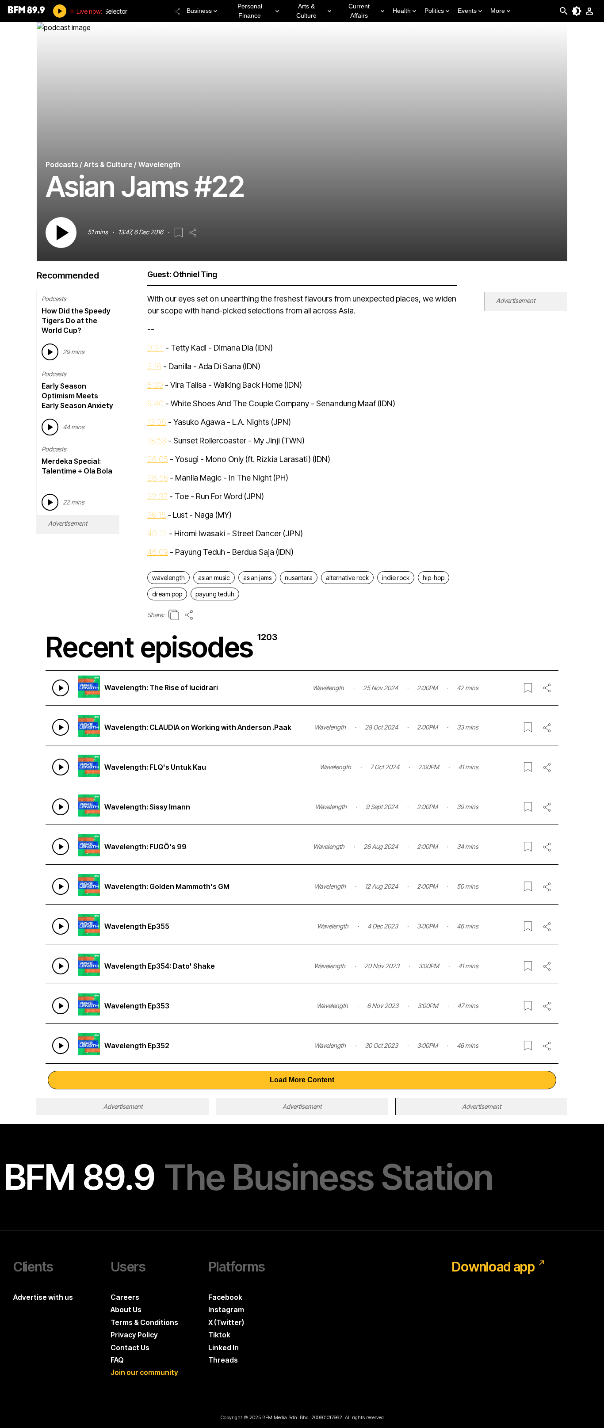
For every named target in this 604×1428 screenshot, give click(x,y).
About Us (126, 1309)
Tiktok (219, 1334)
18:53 (156, 440)
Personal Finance (249, 11)
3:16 (154, 366)
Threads (223, 1359)
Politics (434, 10)
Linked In (223, 1347)
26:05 (157, 459)
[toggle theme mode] (576, 11)
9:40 (155, 403)
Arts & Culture (306, 11)
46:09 (157, 552)
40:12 (157, 533)
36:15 (156, 514)
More (497, 10)
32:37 (157, 496)
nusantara (299, 577)
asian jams (257, 577)
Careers (125, 1297)
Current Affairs (359, 11)
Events (467, 10)
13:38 (156, 422)
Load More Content (302, 1080)
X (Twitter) (226, 1322)
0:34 (155, 347)
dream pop (167, 594)
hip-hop (433, 577)
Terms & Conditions (144, 1322)
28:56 (157, 477)
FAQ (117, 1359)
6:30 (155, 384)
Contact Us (130, 1347)
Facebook (225, 1297)
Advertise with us (43, 1297)
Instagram (226, 1309)
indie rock (395, 577)
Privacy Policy (134, 1334)
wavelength (168, 577)
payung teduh (214, 594)
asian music (214, 577)
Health (402, 10)
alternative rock (347, 577)
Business (199, 10)
